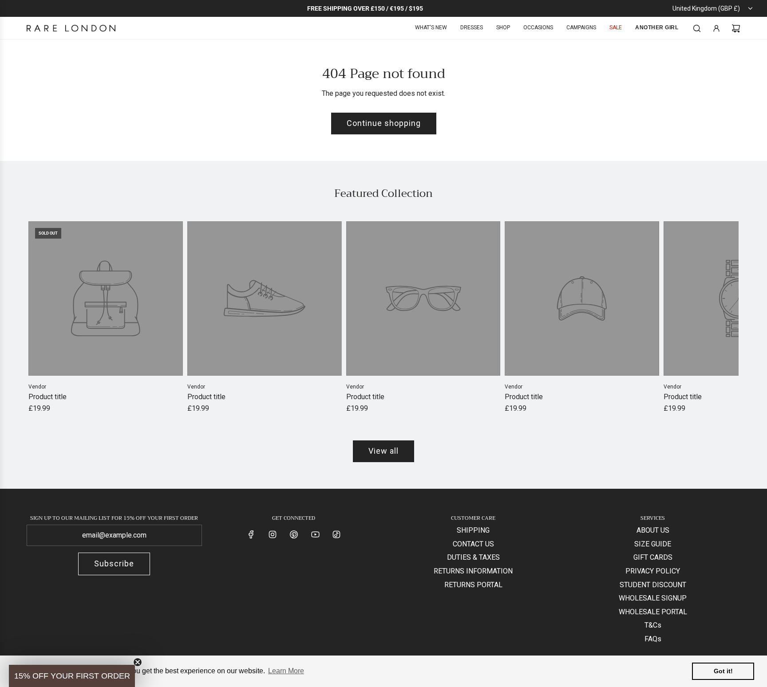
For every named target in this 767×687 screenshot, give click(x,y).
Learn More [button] (286, 671)
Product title (47, 397)
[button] (38, 317)
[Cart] (736, 28)
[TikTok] (336, 534)
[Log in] (716, 28)
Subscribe (114, 563)
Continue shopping (384, 123)
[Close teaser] (137, 662)
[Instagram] (272, 534)
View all (383, 450)
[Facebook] (251, 534)
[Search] (697, 28)
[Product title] (105, 298)
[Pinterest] (294, 534)
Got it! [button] (723, 671)
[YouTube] (315, 534)
